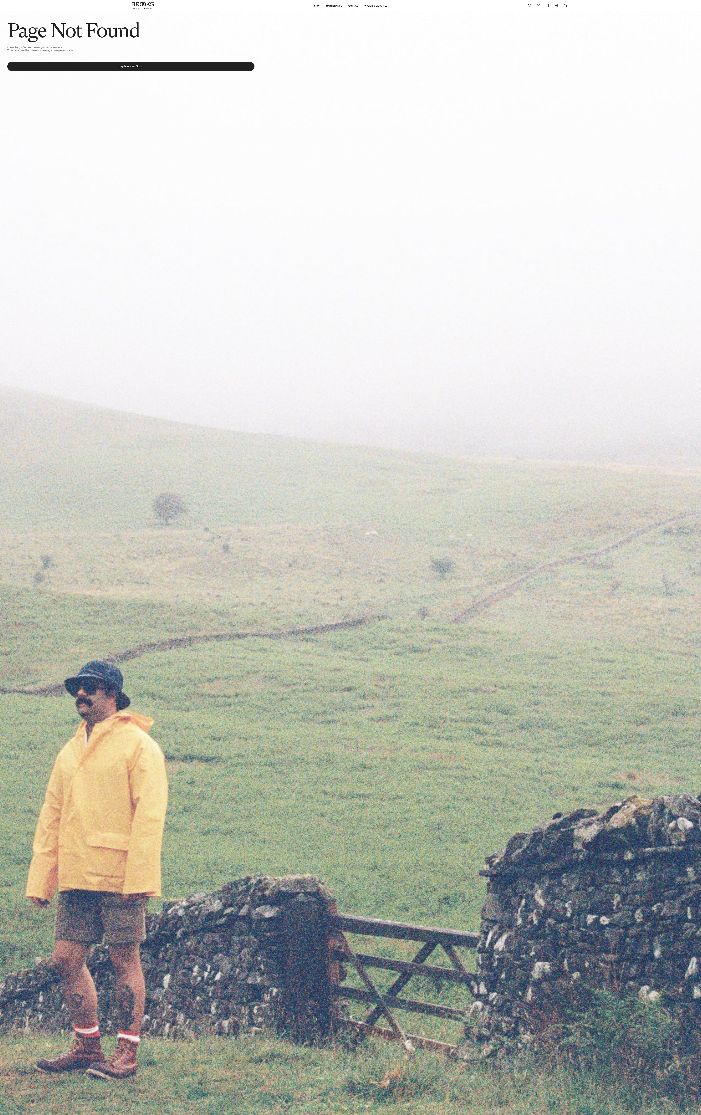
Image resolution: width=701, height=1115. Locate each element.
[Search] (529, 5)
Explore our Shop (130, 66)
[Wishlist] (547, 6)
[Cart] (565, 5)
